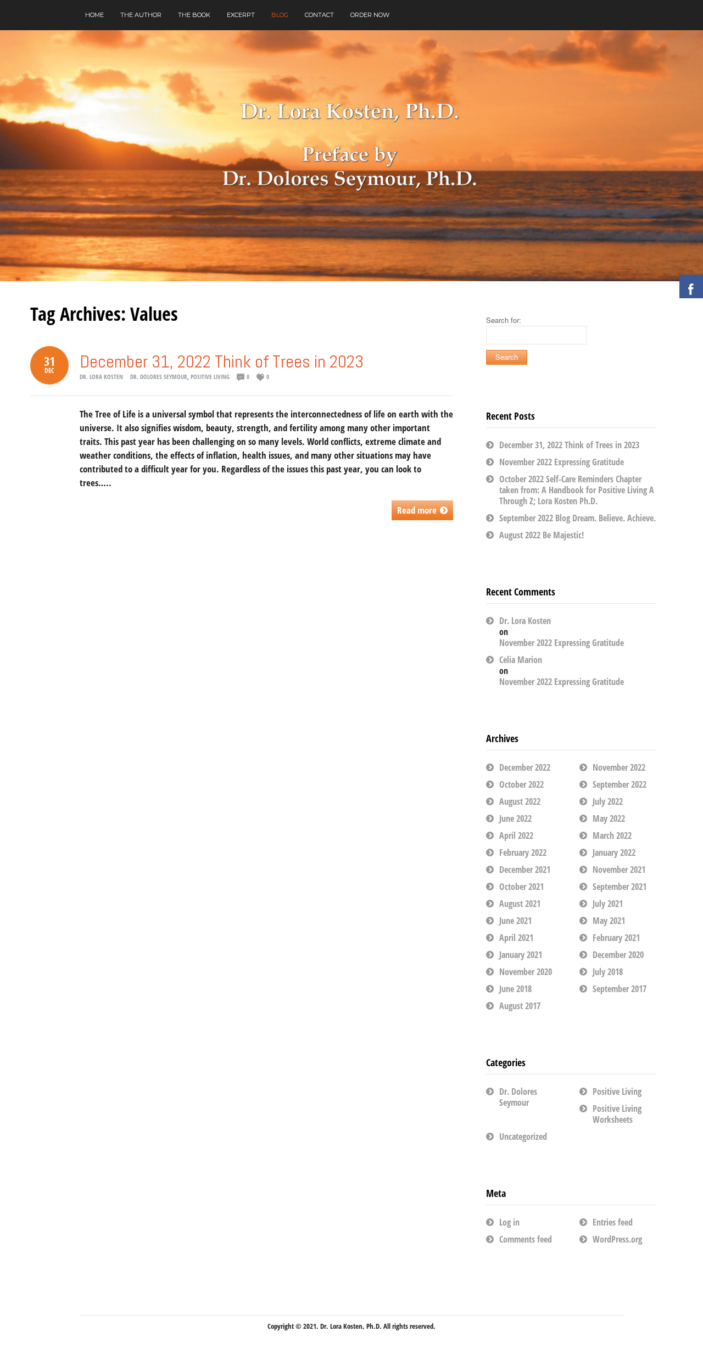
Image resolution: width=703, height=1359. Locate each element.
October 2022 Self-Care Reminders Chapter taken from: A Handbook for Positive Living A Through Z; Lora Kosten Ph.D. (576, 490)
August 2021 (519, 904)
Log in (509, 1222)
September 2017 (619, 989)
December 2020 (618, 955)
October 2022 (521, 784)
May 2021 (609, 921)
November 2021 (619, 870)
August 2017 (519, 1006)
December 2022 (524, 767)
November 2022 (619, 767)
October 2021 (521, 887)
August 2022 (519, 801)
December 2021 (524, 870)
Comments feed (525, 1239)
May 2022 (609, 818)
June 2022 (515, 818)
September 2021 (619, 887)
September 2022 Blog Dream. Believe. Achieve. (577, 518)
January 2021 (520, 955)
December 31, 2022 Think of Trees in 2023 (222, 361)
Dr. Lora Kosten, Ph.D (350, 1326)
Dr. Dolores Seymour (158, 376)
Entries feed (613, 1222)
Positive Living (210, 376)
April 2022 (516, 835)
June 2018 (515, 989)
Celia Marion (520, 659)
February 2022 (522, 852)
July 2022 (608, 801)
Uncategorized (523, 1136)
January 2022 (614, 852)
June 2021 (515, 921)
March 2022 (612, 835)
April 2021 (516, 938)
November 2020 (525, 972)
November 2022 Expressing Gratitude (561, 462)
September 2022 (619, 784)
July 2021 (608, 904)
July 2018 (608, 972)
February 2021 (616, 938)
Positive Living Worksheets (617, 1114)
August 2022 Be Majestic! (541, 535)
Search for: (503, 320)
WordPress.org (617, 1239)
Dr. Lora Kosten (101, 376)
